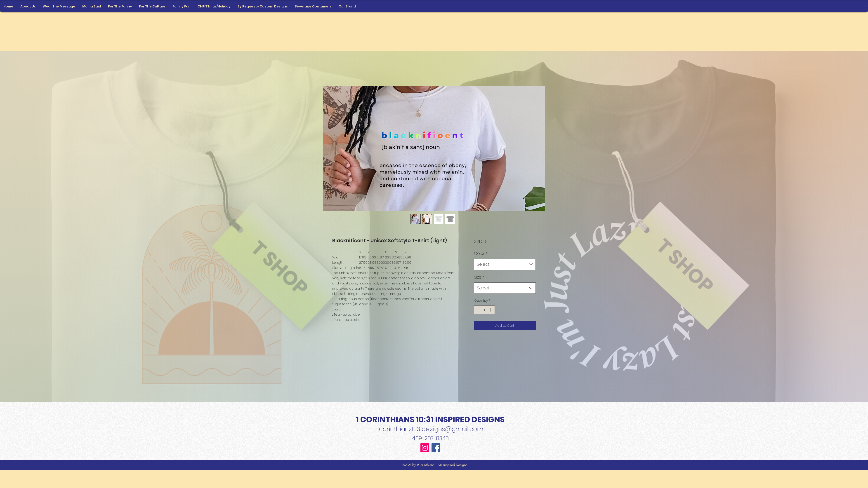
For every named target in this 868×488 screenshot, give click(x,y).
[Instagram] (424, 447)
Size (479, 277)
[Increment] (491, 310)
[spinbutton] (484, 310)
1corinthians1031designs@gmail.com (430, 429)
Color (480, 253)
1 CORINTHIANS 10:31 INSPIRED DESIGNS (430, 419)
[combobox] (505, 264)
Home (337, 69)
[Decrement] (478, 310)
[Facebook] (436, 447)
